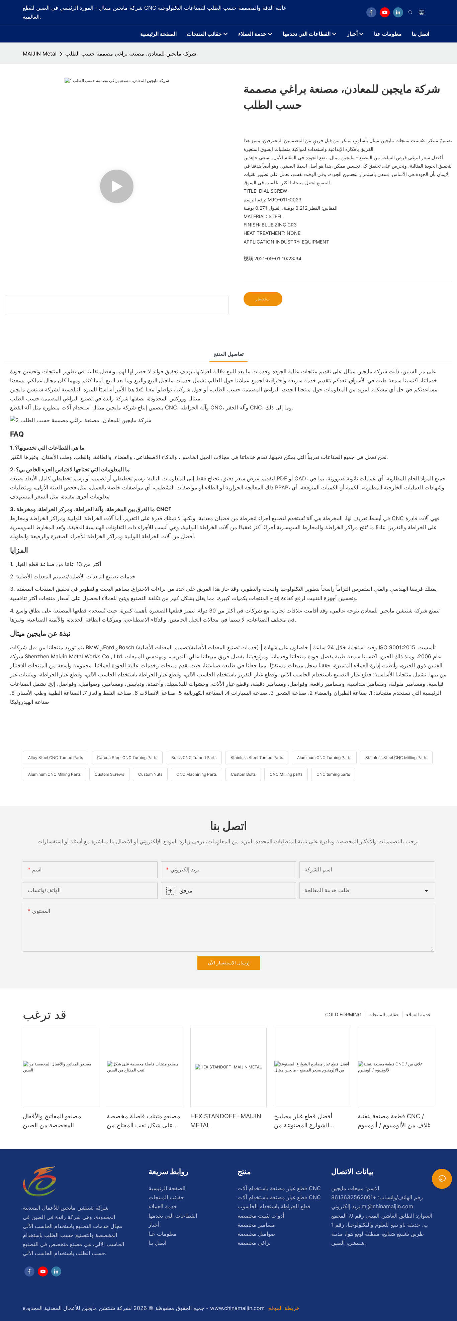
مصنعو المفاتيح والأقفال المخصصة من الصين (52, 1121)
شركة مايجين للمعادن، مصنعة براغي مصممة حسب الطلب (130, 53)
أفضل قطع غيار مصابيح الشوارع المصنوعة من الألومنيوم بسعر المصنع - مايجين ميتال (304, 1121)
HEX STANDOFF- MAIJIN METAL (225, 1121)
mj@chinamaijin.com (387, 1206)
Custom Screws (109, 774)
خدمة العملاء (418, 1014)
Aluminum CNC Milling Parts (54, 774)
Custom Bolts (243, 774)
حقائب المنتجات (383, 1014)
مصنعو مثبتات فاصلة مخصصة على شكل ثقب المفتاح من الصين (143, 1121)
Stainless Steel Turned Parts (257, 757)
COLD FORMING (343, 1014)
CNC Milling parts (286, 774)
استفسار (263, 298)
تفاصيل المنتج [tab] (228, 354)
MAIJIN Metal (40, 53)
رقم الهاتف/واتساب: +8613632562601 (377, 1197)
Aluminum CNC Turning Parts (324, 757)
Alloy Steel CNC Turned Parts (55, 757)
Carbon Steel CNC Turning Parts (127, 757)
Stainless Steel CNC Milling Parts (396, 757)
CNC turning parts (333, 774)
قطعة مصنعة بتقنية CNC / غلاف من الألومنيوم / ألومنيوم (394, 1121)
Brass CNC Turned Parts (193, 757)
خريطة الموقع (283, 1308)
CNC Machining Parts (196, 774)
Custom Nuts (150, 774)
